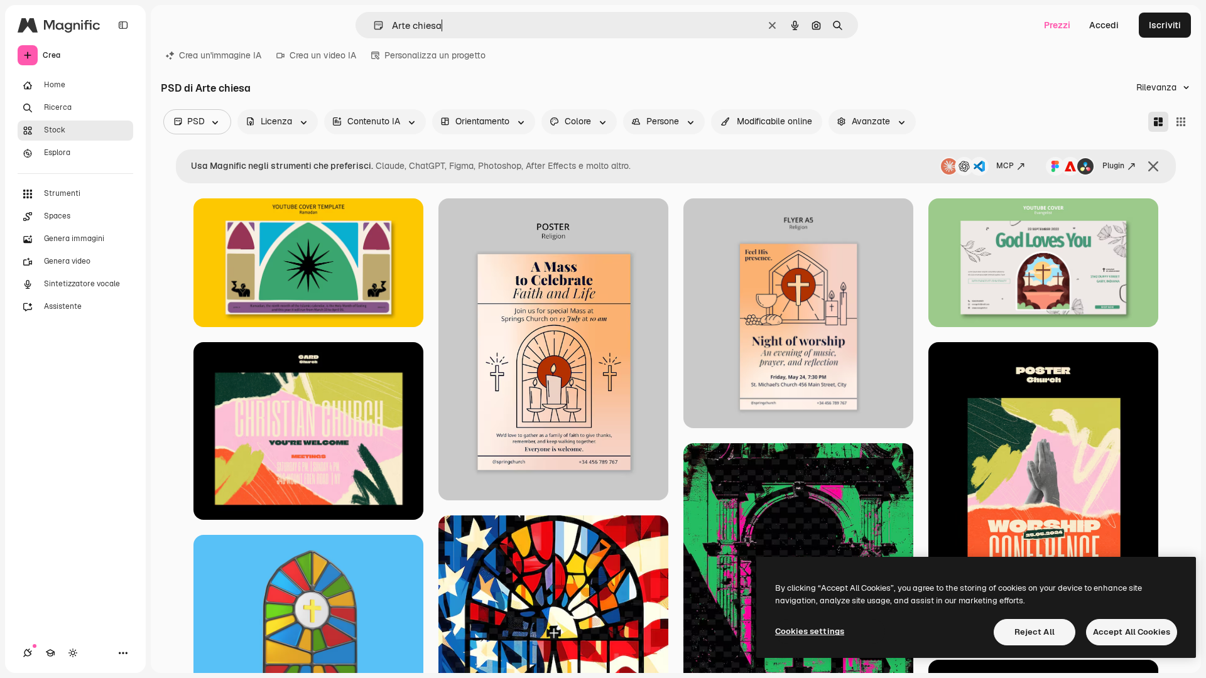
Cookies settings (809, 631)
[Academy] (50, 653)
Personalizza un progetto (435, 55)
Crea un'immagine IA (220, 55)
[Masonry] (1158, 122)
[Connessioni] (28, 653)
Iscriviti (1165, 25)
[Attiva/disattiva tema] (73, 653)
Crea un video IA (323, 55)
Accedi (1104, 25)
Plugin (1113, 166)
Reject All (1034, 632)
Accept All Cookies (1131, 632)
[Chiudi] (1153, 166)
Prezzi (1057, 25)
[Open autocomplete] (373, 25)
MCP (1005, 166)
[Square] (1181, 122)
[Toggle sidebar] (123, 25)
